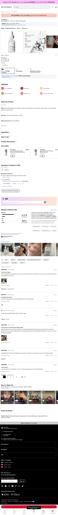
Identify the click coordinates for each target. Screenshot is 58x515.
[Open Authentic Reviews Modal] (13, 236)
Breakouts (15, 24)
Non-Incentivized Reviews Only (34, 259)
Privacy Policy (4, 501)
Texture (24, 24)
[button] (21, 28)
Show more (3, 125)
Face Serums (14, 11)
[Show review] (7, 249)
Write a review (54, 210)
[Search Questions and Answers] (2, 170)
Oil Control (20, 24)
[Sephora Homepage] (6, 7)
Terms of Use (10, 501)
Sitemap (21, 501)
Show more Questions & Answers (10, 190)
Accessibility (16, 501)
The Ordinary (4, 19)
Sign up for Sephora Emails (7, 478)
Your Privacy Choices (28, 501)
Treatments (8, 11)
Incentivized (4, 398)
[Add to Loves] (56, 55)
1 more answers (6, 183)
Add (12, 156)
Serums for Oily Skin (5, 417)
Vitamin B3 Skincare (33, 416)
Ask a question (12, 23)
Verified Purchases (21, 259)
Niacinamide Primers (42, 416)
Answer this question (7, 186)
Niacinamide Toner (24, 416)
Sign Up (22, 481)
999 (22, 377)
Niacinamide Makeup (14, 416)
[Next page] (25, 377)
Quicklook (4, 153)
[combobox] (31, 7)
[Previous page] (1, 377)
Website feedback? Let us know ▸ (29, 423)
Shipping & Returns (6, 77)
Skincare (3, 11)
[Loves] (52, 7)
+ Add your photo (5, 388)
